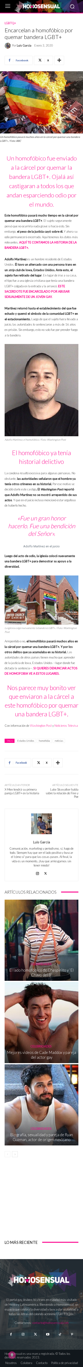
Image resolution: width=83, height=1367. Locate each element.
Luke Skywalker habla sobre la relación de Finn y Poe (62, 793)
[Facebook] (10, 1334)
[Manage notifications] (12, 1355)
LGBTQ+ (10, 23)
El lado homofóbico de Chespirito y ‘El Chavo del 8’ (41, 972)
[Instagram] (37, 872)
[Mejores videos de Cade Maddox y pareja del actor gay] (41, 1022)
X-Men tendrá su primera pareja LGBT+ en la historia (22, 791)
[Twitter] (35, 1334)
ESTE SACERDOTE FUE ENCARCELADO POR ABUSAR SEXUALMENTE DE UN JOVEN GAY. (37, 291)
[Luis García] (8, 46)
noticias (59, 740)
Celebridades (41, 964)
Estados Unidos (25, 740)
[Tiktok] (59, 1334)
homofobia (44, 740)
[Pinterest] (72, 1334)
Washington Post (41, 725)
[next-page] (15, 1154)
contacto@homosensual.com (50, 1323)
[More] (59, 60)
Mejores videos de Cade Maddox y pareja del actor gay (41, 1054)
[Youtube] (47, 1334)
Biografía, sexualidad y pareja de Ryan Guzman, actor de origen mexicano (41, 1137)
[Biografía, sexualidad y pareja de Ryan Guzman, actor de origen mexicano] (41, 1104)
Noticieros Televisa (66, 725)
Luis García (24, 45)
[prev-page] (7, 1154)
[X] (45, 872)
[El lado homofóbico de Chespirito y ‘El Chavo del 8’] (41, 940)
